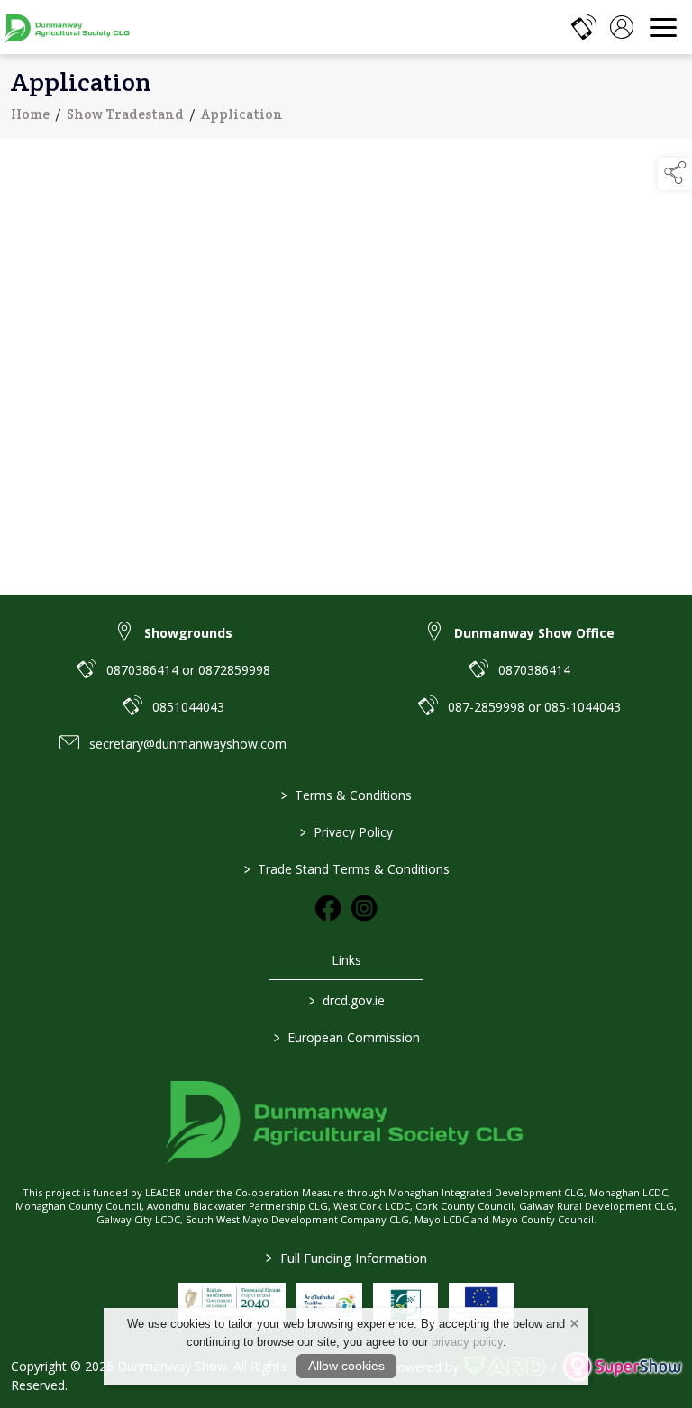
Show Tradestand (125, 114)
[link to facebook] (327, 908)
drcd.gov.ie (346, 1000)
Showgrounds (188, 632)
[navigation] (663, 27)
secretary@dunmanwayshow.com (188, 743)
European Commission (346, 1037)
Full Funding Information (346, 1258)
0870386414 (534, 669)
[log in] (621, 27)
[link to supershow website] (622, 1367)
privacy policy (467, 1342)
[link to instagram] (364, 908)
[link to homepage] (68, 27)
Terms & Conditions (346, 795)
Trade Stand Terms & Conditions (346, 868)
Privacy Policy (346, 832)
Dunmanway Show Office (534, 632)
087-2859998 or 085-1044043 (534, 706)
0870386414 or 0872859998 (188, 669)
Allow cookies (346, 1365)
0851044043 (188, 706)
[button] (675, 174)
